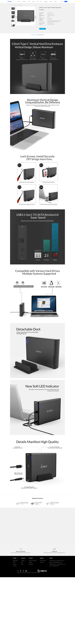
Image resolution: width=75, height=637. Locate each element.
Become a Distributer (32, 560)
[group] (22, 503)
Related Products (41, 34)
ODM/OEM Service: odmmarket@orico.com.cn (57, 564)
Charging (33, 1)
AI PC (41, 1)
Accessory (15, 5)
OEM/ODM (31, 564)
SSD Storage (24, 1)
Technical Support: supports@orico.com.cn (56, 560)
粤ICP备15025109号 (36, 572)
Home (12, 5)
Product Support (43, 560)
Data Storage (15, 560)
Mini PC (14, 562)
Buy (66, 1)
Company (23, 560)
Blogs (22, 564)
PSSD (29, 1)
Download (42, 562)
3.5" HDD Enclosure (20, 5)
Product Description (34, 34)
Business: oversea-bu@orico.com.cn (55, 562)
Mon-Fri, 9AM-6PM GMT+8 (54, 565)
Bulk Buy (30, 562)
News (22, 562)
